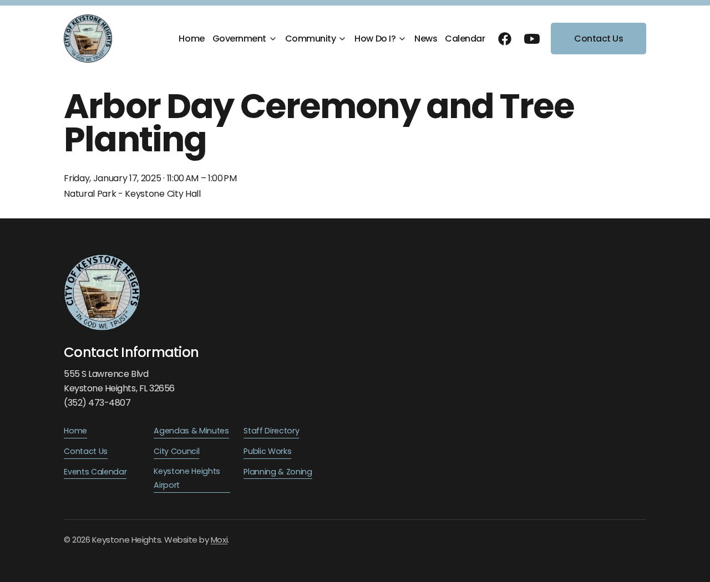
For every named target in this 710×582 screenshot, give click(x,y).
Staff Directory (271, 430)
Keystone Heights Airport (187, 478)
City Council (176, 451)
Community (310, 38)
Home (191, 38)
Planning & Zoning (278, 471)
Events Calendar (95, 471)
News (425, 38)
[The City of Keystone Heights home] (88, 38)
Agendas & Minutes (191, 430)
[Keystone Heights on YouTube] (532, 39)
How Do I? (374, 38)
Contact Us (598, 38)
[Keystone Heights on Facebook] (505, 39)
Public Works (267, 451)
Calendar (465, 38)
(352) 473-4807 (97, 402)
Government (239, 38)
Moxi (219, 539)
